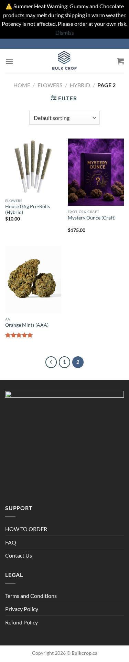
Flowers (49, 85)
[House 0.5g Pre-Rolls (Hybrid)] (33, 167)
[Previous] (51, 362)
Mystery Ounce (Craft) (92, 218)
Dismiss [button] (64, 32)
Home (21, 85)
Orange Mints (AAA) (27, 325)
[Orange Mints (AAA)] (33, 279)
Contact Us (18, 555)
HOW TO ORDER (26, 529)
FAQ (10, 542)
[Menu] (9, 61)
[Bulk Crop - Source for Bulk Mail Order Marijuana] (64, 61)
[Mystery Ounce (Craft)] (96, 172)
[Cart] (120, 61)
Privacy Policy (21, 608)
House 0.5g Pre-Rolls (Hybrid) (27, 209)
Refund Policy (21, 622)
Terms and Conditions (31, 595)
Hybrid (80, 85)
